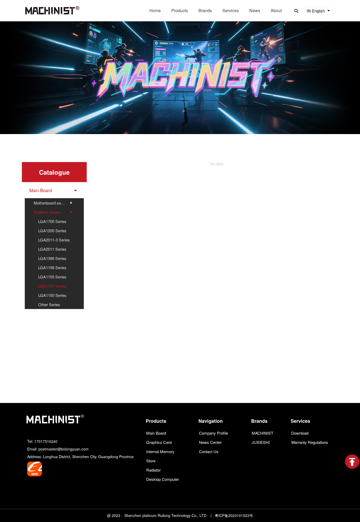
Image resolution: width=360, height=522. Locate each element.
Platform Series (281, 143)
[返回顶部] (352, 461)
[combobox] (318, 11)
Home (252, 143)
